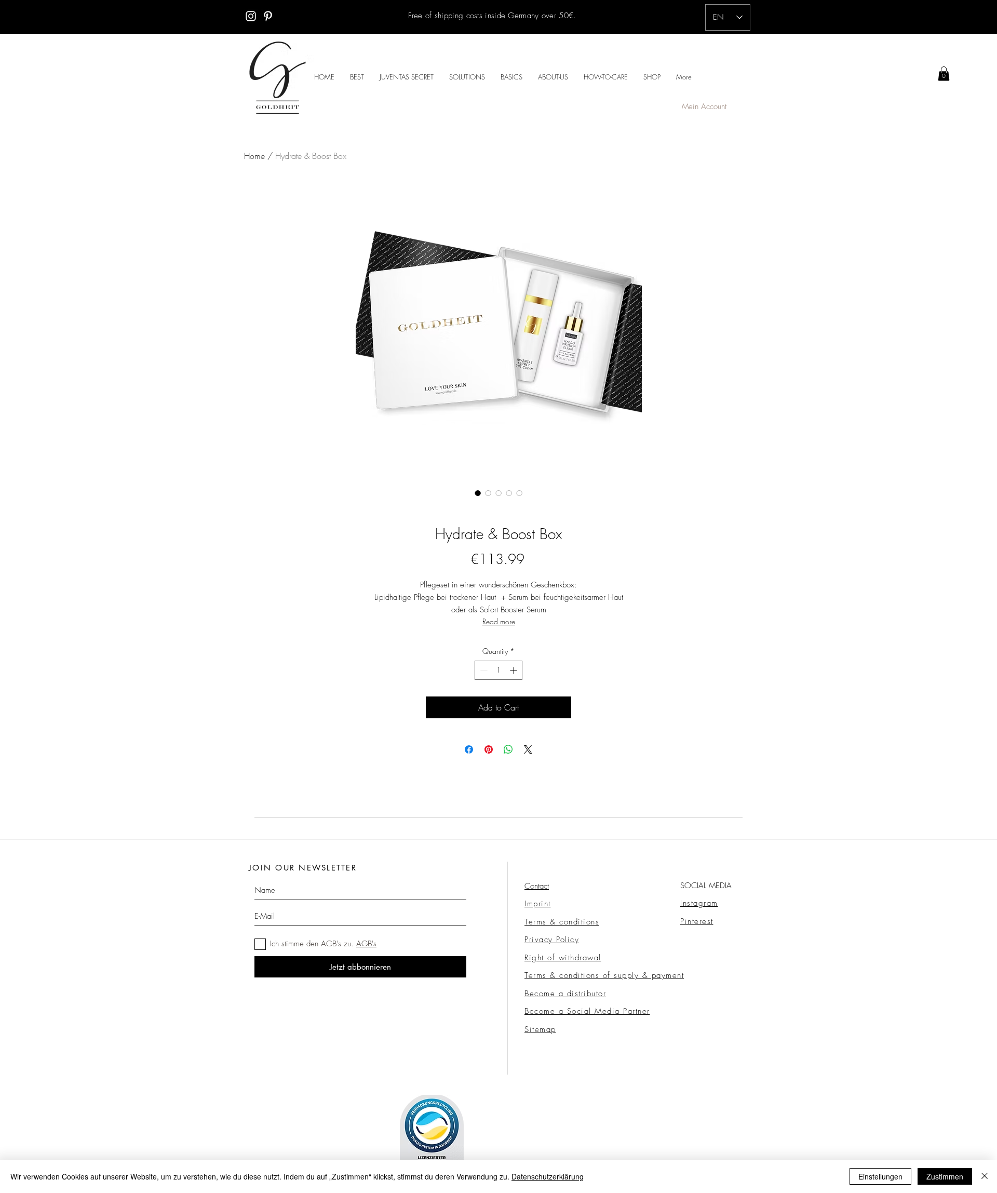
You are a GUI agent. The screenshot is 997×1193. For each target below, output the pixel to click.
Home (254, 156)
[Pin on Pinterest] (488, 749)
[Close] (984, 1176)
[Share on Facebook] (469, 749)
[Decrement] (482, 670)
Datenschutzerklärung (547, 1176)
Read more (498, 621)
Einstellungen (880, 1176)
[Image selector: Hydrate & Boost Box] (478, 493)
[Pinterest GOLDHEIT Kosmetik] (268, 16)
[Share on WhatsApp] (508, 749)
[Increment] (514, 670)
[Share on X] (528, 749)
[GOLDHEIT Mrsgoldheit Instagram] (251, 16)
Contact (536, 886)
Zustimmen (944, 1176)
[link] (944, 73)
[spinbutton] (498, 670)
